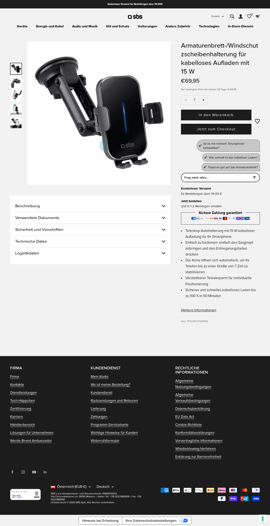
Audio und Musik (85, 26)
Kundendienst (101, 392)
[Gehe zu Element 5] (16, 123)
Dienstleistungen (23, 392)
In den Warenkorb (216, 115)
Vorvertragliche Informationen (198, 441)
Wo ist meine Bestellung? (110, 384)
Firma (14, 376)
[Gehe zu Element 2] (16, 82)
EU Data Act (184, 416)
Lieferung (98, 408)
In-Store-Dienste (240, 26)
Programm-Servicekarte (109, 424)
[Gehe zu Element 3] (16, 96)
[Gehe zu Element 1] (16, 69)
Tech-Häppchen (22, 400)
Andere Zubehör (177, 26)
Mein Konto (99, 376)
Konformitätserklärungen (194, 432)
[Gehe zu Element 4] (16, 109)
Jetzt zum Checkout (216, 129)
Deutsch (215, 16)
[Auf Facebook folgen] (12, 472)
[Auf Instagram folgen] (23, 472)
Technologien (209, 26)
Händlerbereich (22, 424)
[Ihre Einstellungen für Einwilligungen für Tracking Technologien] (263, 519)
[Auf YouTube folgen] (34, 472)
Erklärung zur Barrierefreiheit (198, 457)
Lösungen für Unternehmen (31, 432)
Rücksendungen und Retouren (114, 400)
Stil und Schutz (117, 26)
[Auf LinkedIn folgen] (45, 472)
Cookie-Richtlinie (188, 424)
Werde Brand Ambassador (31, 441)
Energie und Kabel (50, 26)
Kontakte (17, 384)
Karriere (16, 416)
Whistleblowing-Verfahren (195, 449)
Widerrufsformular (105, 441)
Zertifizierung (20, 408)
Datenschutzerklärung (192, 408)
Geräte (22, 26)
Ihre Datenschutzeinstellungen (151, 520)
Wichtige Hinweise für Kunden (114, 432)
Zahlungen (99, 416)
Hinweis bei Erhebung (100, 520)
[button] (257, 121)
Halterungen (147, 26)
